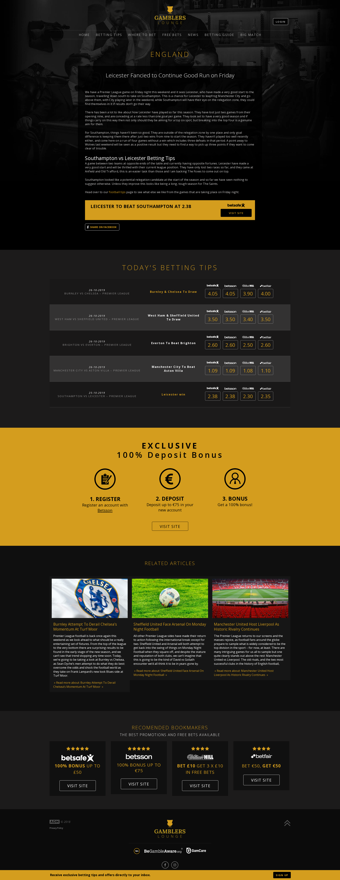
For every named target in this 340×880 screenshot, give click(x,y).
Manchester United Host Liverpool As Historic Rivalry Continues (246, 626)
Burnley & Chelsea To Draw (173, 292)
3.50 (213, 319)
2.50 (248, 344)
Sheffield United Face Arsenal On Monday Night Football (170, 626)
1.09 (213, 370)
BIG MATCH (250, 35)
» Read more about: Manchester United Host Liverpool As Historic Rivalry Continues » (244, 673)
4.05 (213, 293)
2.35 (266, 396)
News (193, 35)
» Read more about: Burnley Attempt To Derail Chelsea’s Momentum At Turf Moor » (84, 684)
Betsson (105, 510)
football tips (117, 192)
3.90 (248, 293)
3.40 (248, 319)
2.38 (213, 396)
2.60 (213, 344)
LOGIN (281, 21)
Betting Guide (219, 35)
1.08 (248, 370)
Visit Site (170, 526)
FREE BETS (172, 35)
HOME (84, 35)
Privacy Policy (56, 828)
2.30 (248, 396)
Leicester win (173, 394)
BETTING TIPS (109, 35)
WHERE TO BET (142, 35)
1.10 (266, 370)
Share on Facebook (103, 227)
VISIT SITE (236, 213)
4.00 (266, 293)
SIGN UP (282, 875)
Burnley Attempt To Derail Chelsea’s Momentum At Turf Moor (85, 626)
